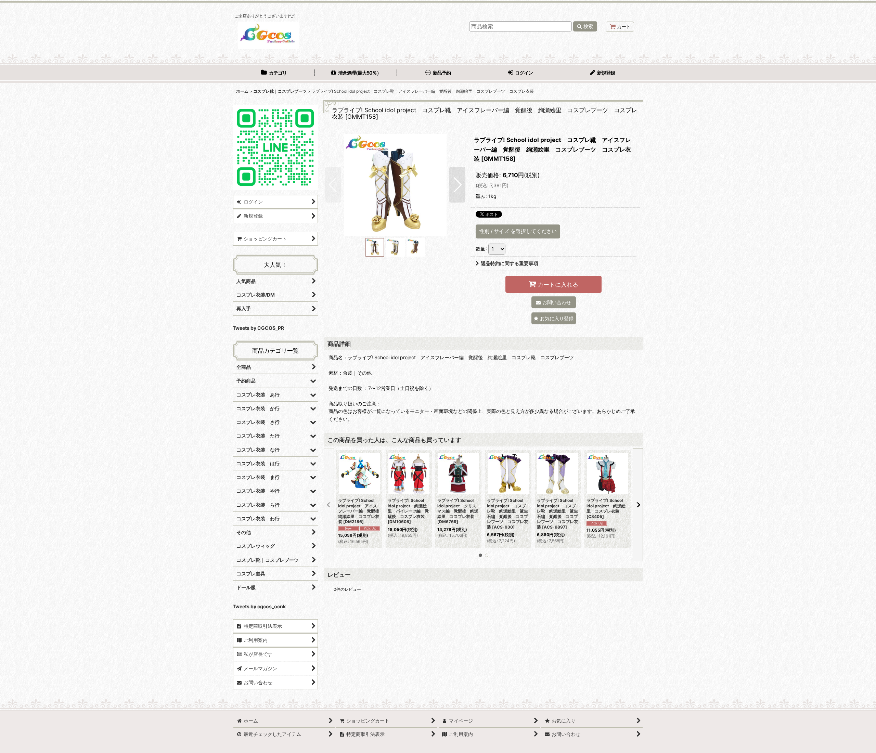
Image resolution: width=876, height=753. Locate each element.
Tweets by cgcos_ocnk (259, 606)
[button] (333, 185)
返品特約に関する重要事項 (509, 263)
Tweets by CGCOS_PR (258, 328)
